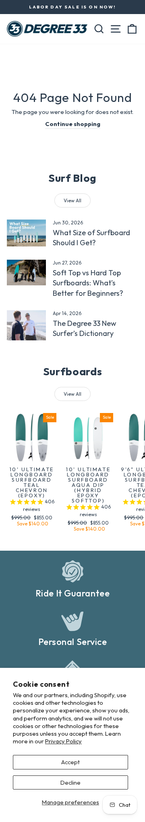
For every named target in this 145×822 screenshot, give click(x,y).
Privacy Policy (63, 741)
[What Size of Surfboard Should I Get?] (26, 233)
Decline (70, 782)
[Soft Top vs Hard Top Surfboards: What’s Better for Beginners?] (26, 272)
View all (72, 200)
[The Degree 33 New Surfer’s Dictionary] (26, 325)
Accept (70, 762)
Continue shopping (72, 124)
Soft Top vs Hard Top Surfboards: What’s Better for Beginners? (88, 282)
